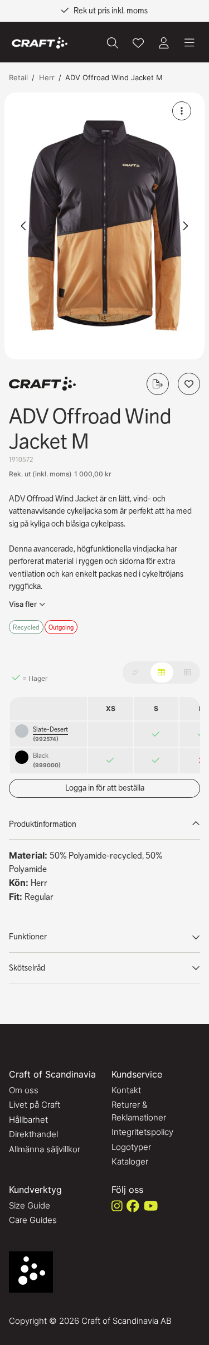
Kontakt (126, 1090)
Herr (47, 77)
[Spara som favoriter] (138, 42)
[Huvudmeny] (189, 42)
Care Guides (33, 1220)
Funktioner (28, 937)
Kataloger (129, 1161)
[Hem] (39, 43)
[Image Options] (181, 110)
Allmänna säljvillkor (44, 1149)
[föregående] (24, 226)
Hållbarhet (28, 1119)
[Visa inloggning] (163, 42)
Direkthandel (33, 1134)
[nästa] (185, 226)
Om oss (23, 1090)
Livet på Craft (34, 1104)
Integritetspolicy (142, 1132)
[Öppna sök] (112, 42)
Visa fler (23, 604)
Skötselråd (27, 968)
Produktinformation (42, 824)
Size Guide (29, 1205)
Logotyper (131, 1147)
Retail (18, 77)
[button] (104, 225)
